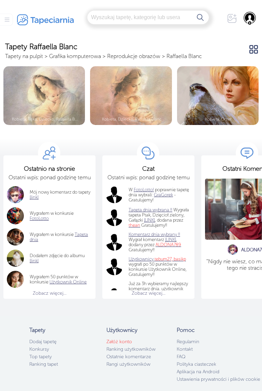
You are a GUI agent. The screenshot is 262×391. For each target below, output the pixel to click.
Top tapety (40, 357)
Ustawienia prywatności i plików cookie (218, 379)
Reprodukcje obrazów (133, 56)
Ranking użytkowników (131, 349)
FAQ (181, 357)
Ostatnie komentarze (128, 357)
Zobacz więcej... (50, 293)
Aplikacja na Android (198, 372)
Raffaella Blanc (184, 56)
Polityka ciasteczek (196, 364)
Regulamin (188, 342)
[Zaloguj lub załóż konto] (250, 18)
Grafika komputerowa (75, 56)
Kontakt (185, 349)
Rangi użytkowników (128, 364)
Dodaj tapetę (43, 342)
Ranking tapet (43, 364)
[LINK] (170, 239)
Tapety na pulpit (24, 56)
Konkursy (39, 349)
